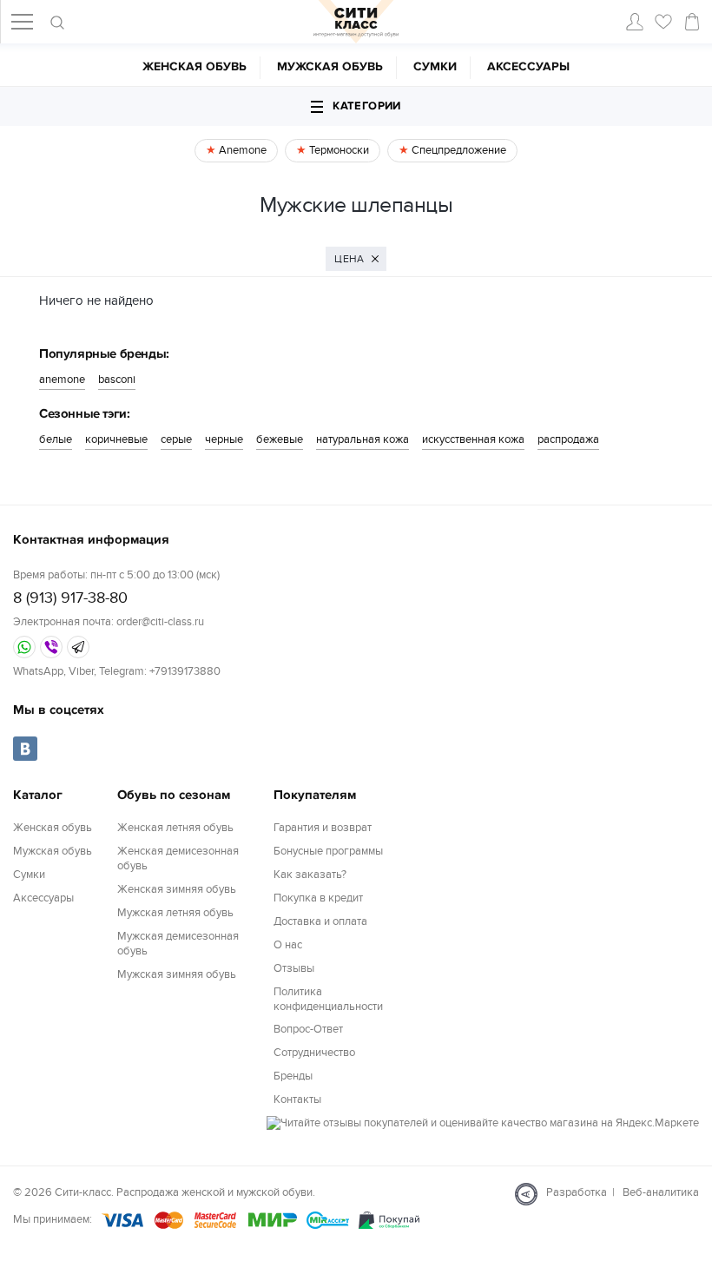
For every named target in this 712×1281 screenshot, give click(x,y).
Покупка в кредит (318, 898)
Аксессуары (528, 66)
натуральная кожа (362, 439)
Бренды (293, 1076)
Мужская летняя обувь (175, 913)
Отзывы (294, 968)
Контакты (297, 1099)
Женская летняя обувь (175, 828)
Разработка (576, 1192)
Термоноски (338, 150)
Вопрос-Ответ (308, 1029)
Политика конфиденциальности (328, 999)
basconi (116, 379)
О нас (288, 945)
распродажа (568, 439)
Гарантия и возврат (323, 828)
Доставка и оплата (320, 921)
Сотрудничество (314, 1053)
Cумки (435, 66)
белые (55, 439)
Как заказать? (310, 875)
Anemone (241, 150)
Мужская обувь (330, 66)
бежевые (279, 439)
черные (224, 439)
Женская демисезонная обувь (178, 858)
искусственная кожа (473, 439)
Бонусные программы (328, 851)
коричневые (116, 439)
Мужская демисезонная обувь (178, 943)
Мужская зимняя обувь (176, 974)
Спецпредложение (457, 150)
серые (176, 439)
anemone (62, 379)
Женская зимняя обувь (176, 889)
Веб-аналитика (661, 1192)
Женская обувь (194, 66)
